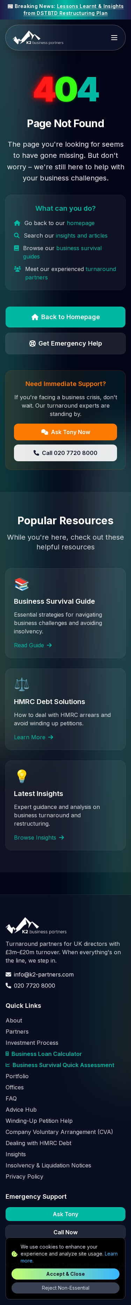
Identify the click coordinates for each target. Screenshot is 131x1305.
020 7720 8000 (34, 985)
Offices (15, 1087)
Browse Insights (35, 837)
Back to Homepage (70, 317)
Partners (17, 1031)
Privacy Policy (24, 1176)
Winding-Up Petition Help (39, 1120)
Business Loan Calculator (47, 1053)
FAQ (11, 1098)
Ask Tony (65, 1214)
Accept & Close (65, 1274)
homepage (81, 222)
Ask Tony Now (70, 431)
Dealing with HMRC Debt (38, 1143)
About (14, 1020)
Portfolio (17, 1076)
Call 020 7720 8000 (69, 452)
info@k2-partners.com (44, 974)
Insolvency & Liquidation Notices (48, 1165)
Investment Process (32, 1042)
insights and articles (82, 235)
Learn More (29, 737)
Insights (16, 1154)
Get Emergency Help (70, 343)
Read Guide (29, 645)
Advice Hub (21, 1109)
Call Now (65, 1232)
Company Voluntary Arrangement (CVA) (59, 1131)
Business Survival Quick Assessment (63, 1064)
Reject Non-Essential (65, 1288)
